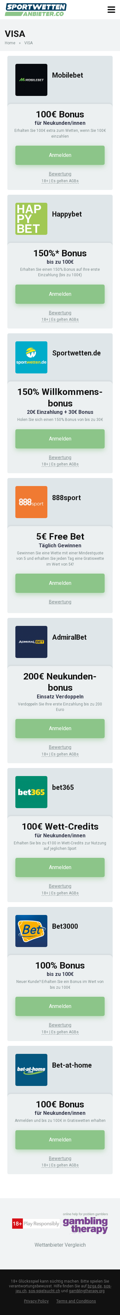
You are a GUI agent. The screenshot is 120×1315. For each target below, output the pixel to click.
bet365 (63, 787)
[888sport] (27, 524)
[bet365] (27, 814)
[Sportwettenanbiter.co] (36, 9)
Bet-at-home (72, 1065)
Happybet (67, 214)
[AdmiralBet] (27, 664)
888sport (66, 497)
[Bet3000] (27, 953)
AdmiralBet (69, 637)
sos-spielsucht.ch (44, 1291)
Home (10, 43)
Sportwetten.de (76, 353)
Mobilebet (67, 75)
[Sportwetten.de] (27, 380)
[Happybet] (27, 241)
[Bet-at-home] (27, 1092)
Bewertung (60, 173)
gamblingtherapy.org (87, 1291)
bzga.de (95, 1286)
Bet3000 (65, 926)
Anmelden (60, 155)
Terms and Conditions (76, 1301)
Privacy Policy (36, 1301)
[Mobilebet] (27, 102)
